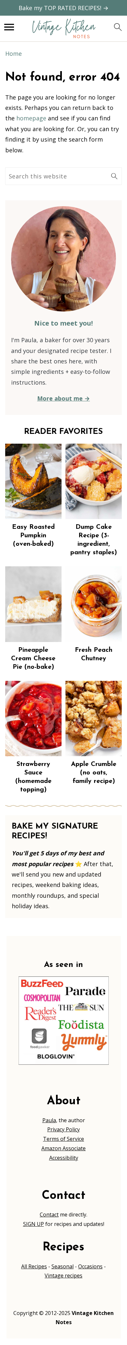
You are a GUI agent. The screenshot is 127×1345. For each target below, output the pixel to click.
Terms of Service (63, 1138)
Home (13, 53)
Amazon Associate (63, 1148)
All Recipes (34, 1266)
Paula (49, 1120)
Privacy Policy (63, 1129)
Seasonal (62, 1266)
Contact (49, 1214)
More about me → (63, 398)
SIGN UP (33, 1224)
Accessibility (63, 1157)
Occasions (90, 1266)
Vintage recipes (63, 1275)
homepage (31, 118)
